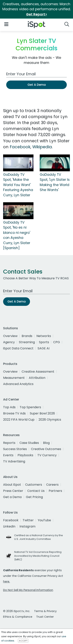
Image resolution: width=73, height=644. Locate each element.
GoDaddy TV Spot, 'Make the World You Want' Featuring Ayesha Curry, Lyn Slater (18, 184)
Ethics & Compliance (17, 617)
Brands (27, 336)
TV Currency (47, 455)
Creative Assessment (38, 371)
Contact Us (36, 491)
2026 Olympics (50, 419)
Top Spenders (30, 407)
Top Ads (9, 407)
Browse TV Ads (14, 413)
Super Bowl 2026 (42, 413)
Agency (9, 342)
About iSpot (12, 484)
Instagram (27, 526)
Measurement (14, 378)
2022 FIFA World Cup (18, 419)
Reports (9, 443)
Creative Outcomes (46, 449)
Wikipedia (42, 147)
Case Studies (29, 443)
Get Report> (36, 14)
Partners (55, 491)
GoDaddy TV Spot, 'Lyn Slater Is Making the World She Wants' (55, 182)
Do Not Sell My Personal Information (28, 590)
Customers (33, 484)
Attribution (37, 378)
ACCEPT (23, 640)
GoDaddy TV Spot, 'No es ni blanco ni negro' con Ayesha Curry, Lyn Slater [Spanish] (16, 235)
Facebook (20, 147)
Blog (46, 443)
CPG (56, 342)
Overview (10, 336)
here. (6, 581)
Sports (44, 342)
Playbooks (25, 455)
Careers (52, 484)
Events (8, 455)
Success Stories (15, 449)
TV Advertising (14, 461)
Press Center (13, 491)
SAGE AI (43, 348)
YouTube (44, 520)
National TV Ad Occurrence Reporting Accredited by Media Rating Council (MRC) (38, 555)
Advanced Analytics (18, 384)
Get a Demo (12, 497)
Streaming (27, 342)
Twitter (28, 520)
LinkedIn (9, 526)
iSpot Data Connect (18, 348)
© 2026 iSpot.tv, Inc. (16, 611)
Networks (43, 336)
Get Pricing (34, 497)
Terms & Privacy (45, 611)
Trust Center (45, 617)
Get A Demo (36, 84)
